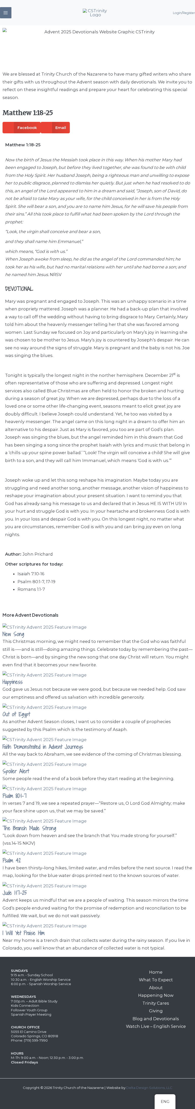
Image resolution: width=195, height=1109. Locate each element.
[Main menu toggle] (5, 13)
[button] (22, 127)
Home (155, 972)
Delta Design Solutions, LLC (149, 1088)
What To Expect (156, 979)
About (156, 987)
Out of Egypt (16, 714)
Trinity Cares (155, 1003)
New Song (13, 634)
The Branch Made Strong (29, 828)
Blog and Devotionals (156, 1018)
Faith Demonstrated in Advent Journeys (43, 747)
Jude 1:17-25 (15, 893)
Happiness (13, 682)
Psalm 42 (12, 860)
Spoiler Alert (16, 771)
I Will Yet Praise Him (24, 933)
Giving (156, 1010)
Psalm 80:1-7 (15, 796)
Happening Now (155, 995)
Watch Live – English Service (156, 1026)
